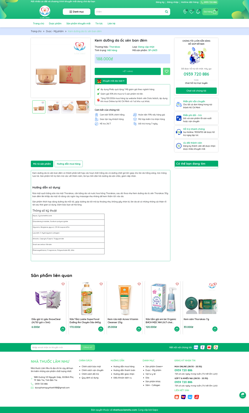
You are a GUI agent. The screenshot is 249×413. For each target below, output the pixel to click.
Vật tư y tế (150, 374)
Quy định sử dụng (90, 377)
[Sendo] (196, 397)
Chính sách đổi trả (90, 374)
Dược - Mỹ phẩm (153, 370)
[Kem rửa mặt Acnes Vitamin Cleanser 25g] (124, 298)
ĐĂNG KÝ (88, 347)
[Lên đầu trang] (243, 387)
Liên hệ (111, 23)
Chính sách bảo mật (91, 366)
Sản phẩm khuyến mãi (78, 23)
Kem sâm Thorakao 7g (196, 319)
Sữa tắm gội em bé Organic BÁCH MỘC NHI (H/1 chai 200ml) (161, 321)
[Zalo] (196, 347)
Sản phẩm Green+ (154, 366)
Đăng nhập (172, 2)
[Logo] (44, 11)
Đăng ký (160, 2)
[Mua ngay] (62, 329)
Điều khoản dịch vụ (123, 377)
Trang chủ (38, 23)
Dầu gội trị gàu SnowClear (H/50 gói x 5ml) (46, 321)
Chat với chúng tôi (196, 90)
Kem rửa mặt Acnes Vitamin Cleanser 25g (123, 321)
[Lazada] (183, 397)
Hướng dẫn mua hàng (124, 366)
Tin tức (99, 23)
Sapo (155, 409)
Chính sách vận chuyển (92, 370)
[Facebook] (202, 347)
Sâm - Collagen (153, 385)
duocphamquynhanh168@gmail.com (52, 387)
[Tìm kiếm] (166, 12)
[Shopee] (177, 397)
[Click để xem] (60, 67)
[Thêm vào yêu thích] (166, 71)
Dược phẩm (55, 23)
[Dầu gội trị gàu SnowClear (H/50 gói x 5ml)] (48, 298)
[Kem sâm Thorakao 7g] (200, 298)
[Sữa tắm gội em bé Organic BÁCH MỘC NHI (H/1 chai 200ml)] (162, 298)
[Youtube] (209, 347)
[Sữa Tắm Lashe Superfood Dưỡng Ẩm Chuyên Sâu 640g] (86, 298)
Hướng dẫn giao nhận (124, 374)
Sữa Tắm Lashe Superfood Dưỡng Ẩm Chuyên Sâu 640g (85, 321)
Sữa (147, 377)
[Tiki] (190, 397)
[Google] (216, 347)
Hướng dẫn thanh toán (124, 370)
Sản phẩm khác (153, 381)
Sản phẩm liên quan (51, 275)
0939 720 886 (210, 2)
